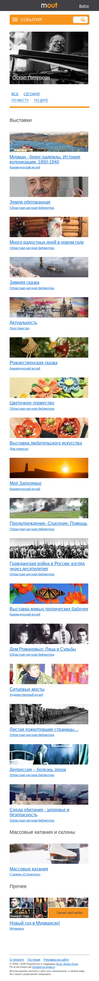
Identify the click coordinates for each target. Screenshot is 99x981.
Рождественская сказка (33, 362)
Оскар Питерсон (31, 77)
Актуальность (23, 322)
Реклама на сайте (56, 959)
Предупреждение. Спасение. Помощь (48, 523)
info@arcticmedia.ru (43, 967)
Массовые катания (29, 869)
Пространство (19, 328)
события (31, 19)
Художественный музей (26, 694)
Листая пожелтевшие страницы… (44, 729)
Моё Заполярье (26, 483)
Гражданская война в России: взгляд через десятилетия (47, 566)
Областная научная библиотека (32, 207)
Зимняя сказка (24, 282)
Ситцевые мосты (27, 689)
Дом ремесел (19, 448)
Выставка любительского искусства (46, 443)
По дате (41, 100)
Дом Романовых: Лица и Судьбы (43, 649)
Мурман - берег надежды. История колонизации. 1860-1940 (45, 159)
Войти (84, 6)
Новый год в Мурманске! (35, 923)
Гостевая (34, 959)
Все (15, 94)
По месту (20, 100)
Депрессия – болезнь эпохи (38, 769)
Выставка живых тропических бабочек (49, 609)
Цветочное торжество (32, 403)
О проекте (17, 959)
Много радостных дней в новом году (47, 242)
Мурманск (17, 928)
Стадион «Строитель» (25, 874)
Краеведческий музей (25, 167)
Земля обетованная (30, 202)
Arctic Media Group (67, 964)
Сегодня (32, 94)
